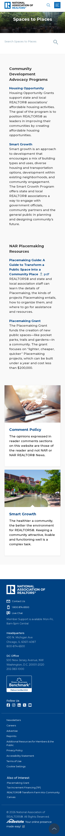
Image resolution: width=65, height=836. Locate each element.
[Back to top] (54, 828)
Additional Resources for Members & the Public (30, 743)
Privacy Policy (14, 750)
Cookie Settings (15, 766)
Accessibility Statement (20, 755)
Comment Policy (25, 429)
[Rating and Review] (19, 691)
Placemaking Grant (18, 782)
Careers (11, 725)
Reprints (11, 736)
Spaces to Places (32, 19)
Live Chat (17, 613)
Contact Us (18, 601)
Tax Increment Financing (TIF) (24, 787)
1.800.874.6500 (20, 607)
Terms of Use (13, 761)
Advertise (12, 730)
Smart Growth (22, 514)
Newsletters (13, 720)
